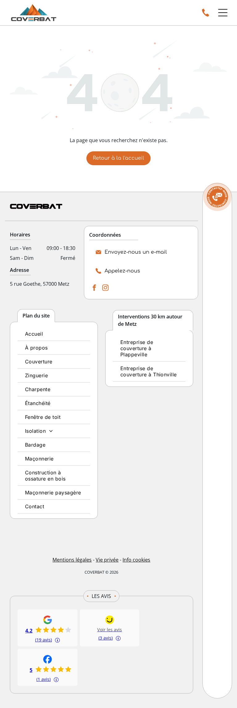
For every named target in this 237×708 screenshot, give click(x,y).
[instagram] (105, 288)
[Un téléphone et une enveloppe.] (217, 197)
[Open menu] (223, 12)
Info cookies (136, 559)
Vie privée (107, 559)
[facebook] (94, 288)
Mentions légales (72, 559)
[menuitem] (54, 334)
